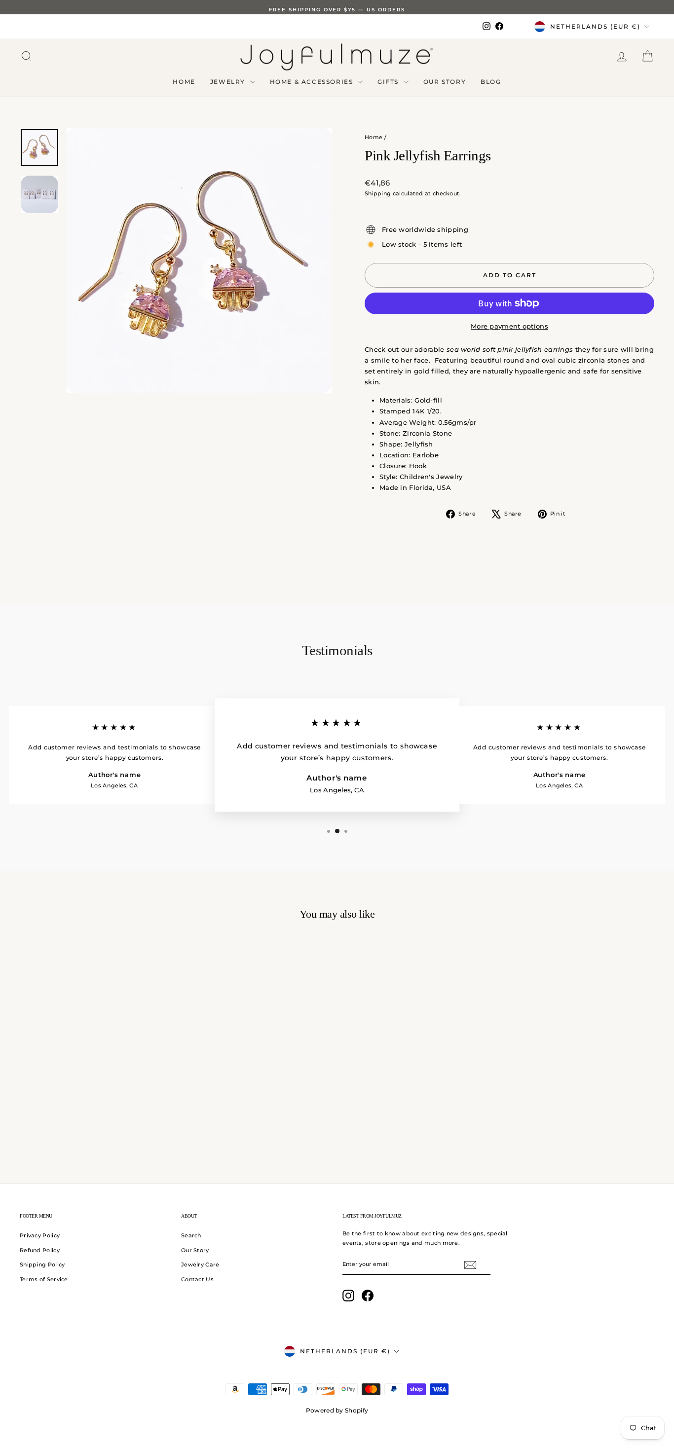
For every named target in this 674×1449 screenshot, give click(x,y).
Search (191, 1235)
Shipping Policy (42, 1264)
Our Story (444, 81)
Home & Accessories (312, 81)
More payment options (509, 326)
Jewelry (229, 81)
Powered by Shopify (337, 1410)
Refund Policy (40, 1250)
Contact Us (197, 1279)
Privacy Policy (40, 1235)
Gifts (389, 81)
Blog (491, 81)
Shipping (378, 193)
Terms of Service (44, 1279)
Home (184, 81)
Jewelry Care (200, 1264)
